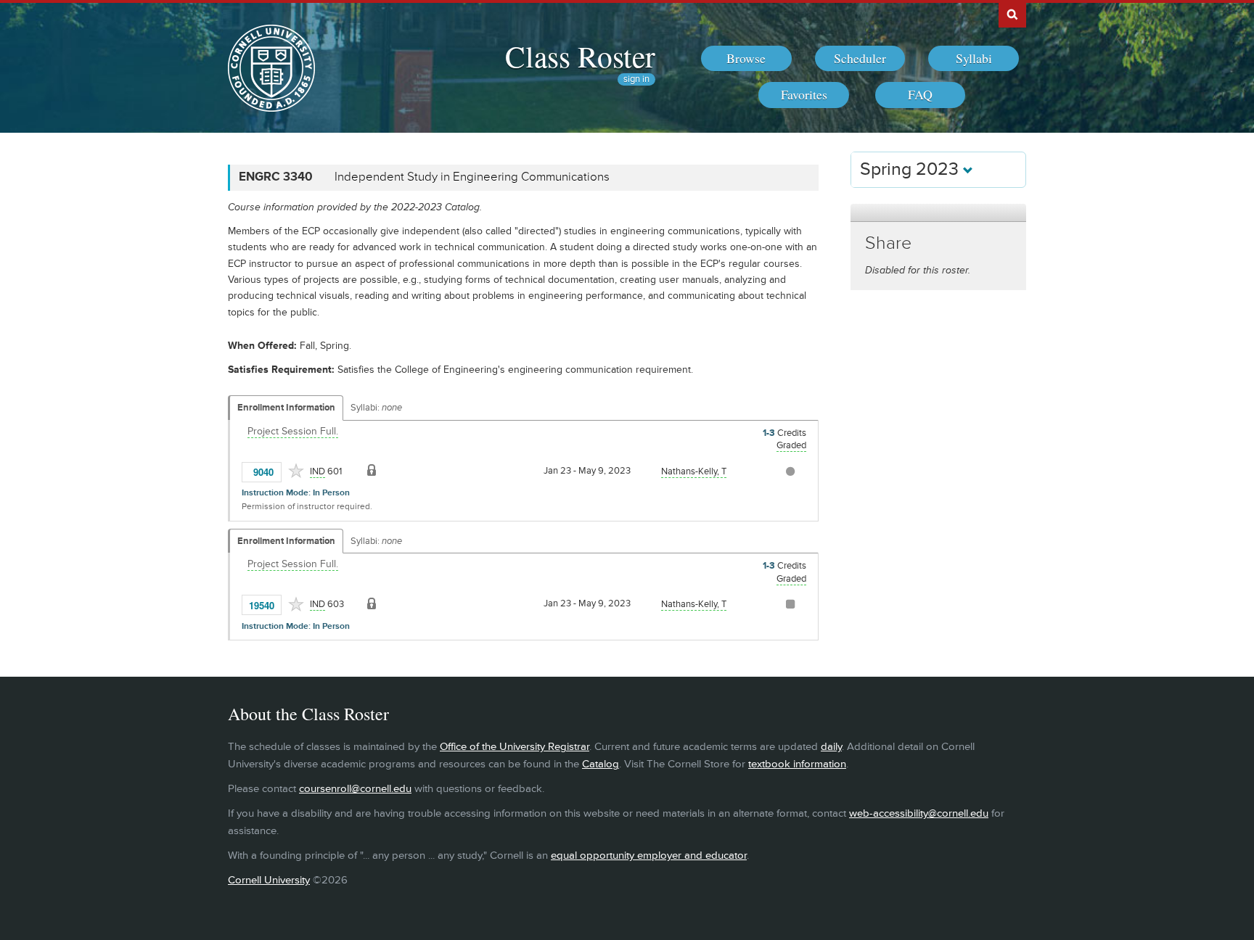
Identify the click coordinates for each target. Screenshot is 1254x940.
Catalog (600, 764)
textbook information (797, 764)
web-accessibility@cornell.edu (918, 813)
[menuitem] (746, 59)
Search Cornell (1012, 14)
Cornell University (269, 880)
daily (831, 747)
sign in (636, 79)
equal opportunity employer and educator (649, 855)
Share (888, 243)
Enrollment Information (286, 407)
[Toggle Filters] (938, 213)
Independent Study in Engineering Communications (472, 177)
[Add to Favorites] (296, 471)
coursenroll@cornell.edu (355, 789)
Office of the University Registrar (514, 747)
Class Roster (580, 56)
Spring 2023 (911, 169)
